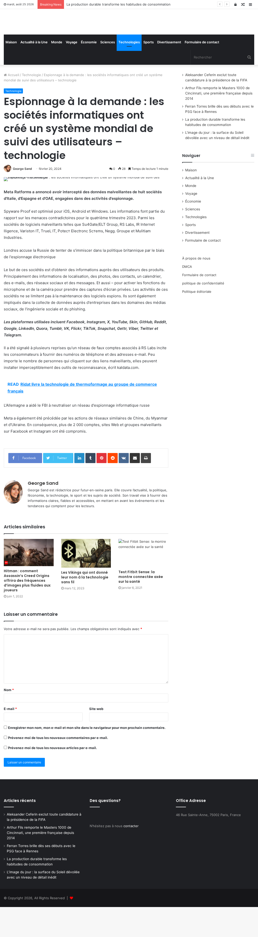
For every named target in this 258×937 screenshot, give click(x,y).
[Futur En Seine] (43, 36)
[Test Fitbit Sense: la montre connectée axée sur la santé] (143, 583)
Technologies (129, 72)
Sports (148, 72)
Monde (56, 72)
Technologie (31, 105)
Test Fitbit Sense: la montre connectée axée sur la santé (140, 606)
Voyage (71, 72)
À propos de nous (196, 288)
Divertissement (169, 72)
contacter (131, 856)
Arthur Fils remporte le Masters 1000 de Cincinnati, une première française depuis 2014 (218, 123)
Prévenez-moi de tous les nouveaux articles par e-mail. (52, 778)
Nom (9, 720)
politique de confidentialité (203, 313)
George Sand (22, 199)
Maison (11, 72)
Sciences (107, 72)
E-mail (10, 738)
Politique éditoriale (196, 321)
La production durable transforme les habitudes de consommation (119, 4)
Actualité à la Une (34, 72)
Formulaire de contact (202, 72)
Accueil (13, 105)
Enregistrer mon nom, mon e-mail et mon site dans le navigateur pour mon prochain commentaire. (87, 757)
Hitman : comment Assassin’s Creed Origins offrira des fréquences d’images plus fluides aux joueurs (27, 610)
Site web (96, 738)
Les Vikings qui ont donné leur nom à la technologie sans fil (84, 607)
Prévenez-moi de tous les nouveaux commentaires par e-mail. (58, 767)
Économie (89, 72)
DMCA (187, 296)
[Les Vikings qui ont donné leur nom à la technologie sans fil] (86, 583)
